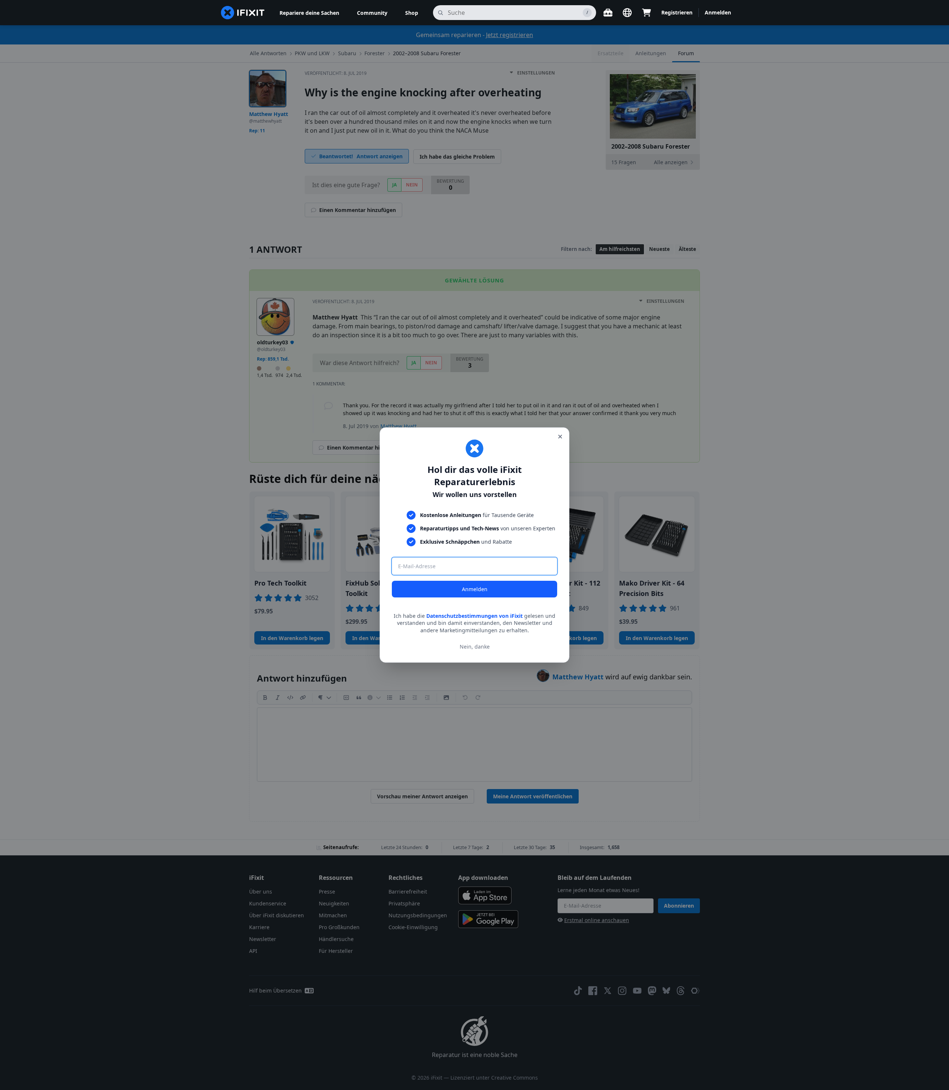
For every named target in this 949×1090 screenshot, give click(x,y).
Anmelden (474, 589)
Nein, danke (475, 646)
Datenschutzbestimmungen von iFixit (474, 615)
